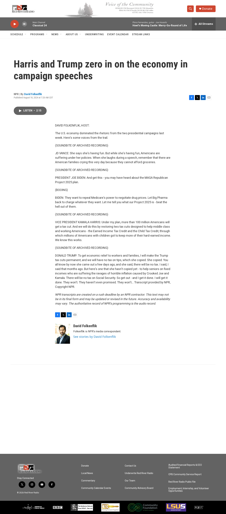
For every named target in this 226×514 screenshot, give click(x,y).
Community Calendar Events (96, 488)
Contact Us (130, 466)
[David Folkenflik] (62, 334)
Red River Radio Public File (182, 482)
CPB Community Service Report (185, 474)
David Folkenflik (33, 94)
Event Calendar (118, 34)
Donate (207, 8)
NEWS (55, 34)
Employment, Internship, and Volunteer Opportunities (188, 489)
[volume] (24, 24)
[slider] (29, 24)
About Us (72, 34)
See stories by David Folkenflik (94, 337)
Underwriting (94, 34)
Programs (37, 34)
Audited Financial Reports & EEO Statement (185, 466)
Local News (87, 473)
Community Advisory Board (139, 488)
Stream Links (141, 34)
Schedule (16, 34)
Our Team (130, 480)
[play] (14, 24)
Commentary (88, 480)
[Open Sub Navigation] (25, 34)
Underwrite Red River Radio (139, 473)
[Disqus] (113, 409)
